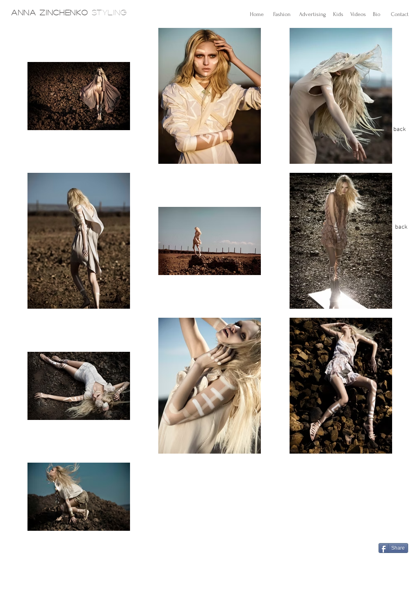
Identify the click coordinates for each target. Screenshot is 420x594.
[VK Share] (401, 562)
